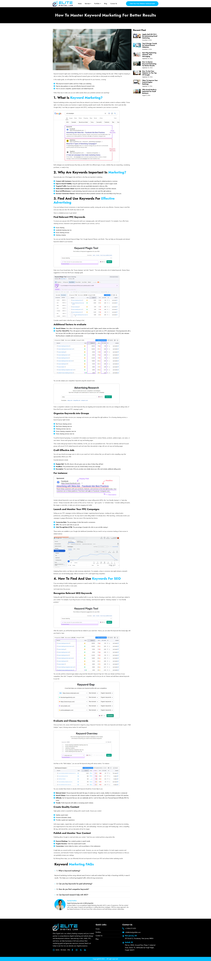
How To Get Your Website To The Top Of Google (149, 73)
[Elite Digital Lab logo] (63, 3)
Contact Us (99, 936)
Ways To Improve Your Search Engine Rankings (150, 82)
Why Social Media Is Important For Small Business (149, 91)
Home (98, 929)
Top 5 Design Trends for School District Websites (149, 45)
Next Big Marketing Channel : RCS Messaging (149, 54)
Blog (97, 939)
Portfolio (98, 932)
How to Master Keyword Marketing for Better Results (149, 64)
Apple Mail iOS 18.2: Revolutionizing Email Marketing (149, 36)
